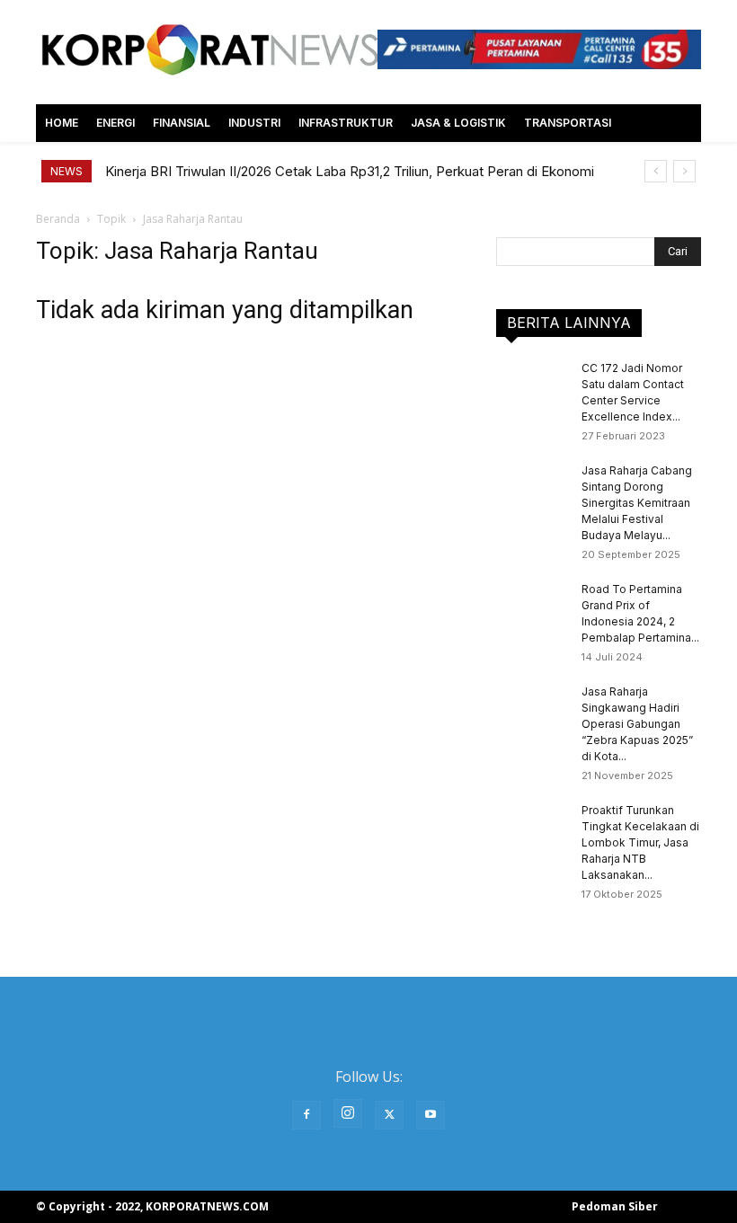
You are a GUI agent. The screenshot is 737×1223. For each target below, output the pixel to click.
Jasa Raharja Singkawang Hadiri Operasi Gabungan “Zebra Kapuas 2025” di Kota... (637, 724)
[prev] (655, 171)
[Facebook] (306, 1115)
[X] (389, 1115)
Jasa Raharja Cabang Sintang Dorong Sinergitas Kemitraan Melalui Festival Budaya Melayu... (637, 503)
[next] (684, 171)
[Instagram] (347, 1113)
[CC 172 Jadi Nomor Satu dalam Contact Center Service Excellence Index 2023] (532, 385)
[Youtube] (430, 1115)
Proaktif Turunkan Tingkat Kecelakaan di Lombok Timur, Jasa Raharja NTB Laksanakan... (640, 842)
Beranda (58, 218)
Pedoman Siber (615, 1206)
